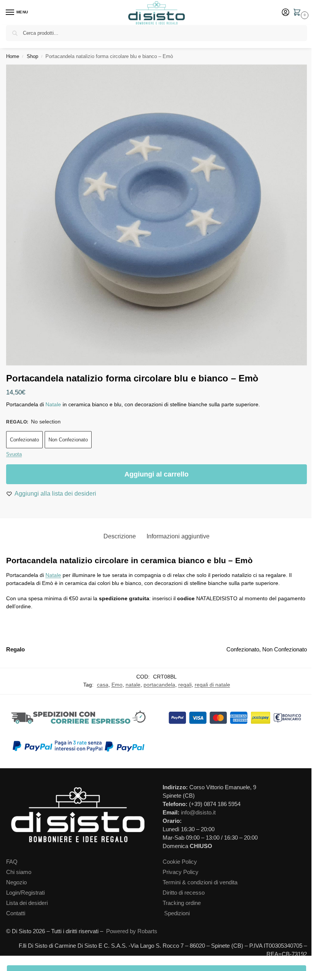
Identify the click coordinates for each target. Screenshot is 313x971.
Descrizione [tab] (119, 536)
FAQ (12, 862)
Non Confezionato (68, 440)
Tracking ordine (182, 903)
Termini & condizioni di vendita (200, 882)
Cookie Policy (180, 862)
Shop (32, 56)
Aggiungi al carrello (156, 474)
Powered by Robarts (131, 931)
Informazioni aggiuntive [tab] (178, 536)
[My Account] (285, 13)
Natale (53, 404)
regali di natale (212, 685)
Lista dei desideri (27, 903)
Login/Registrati (25, 893)
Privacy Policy (180, 872)
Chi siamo (18, 872)
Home (12, 56)
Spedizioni (177, 913)
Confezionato (24, 440)
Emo (117, 685)
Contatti (15, 913)
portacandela (159, 685)
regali (185, 685)
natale (133, 685)
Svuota (14, 454)
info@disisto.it (198, 812)
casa (102, 685)
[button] (298, 13)
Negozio (16, 882)
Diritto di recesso (184, 893)
